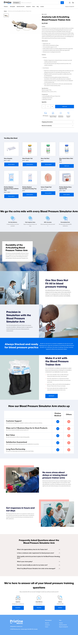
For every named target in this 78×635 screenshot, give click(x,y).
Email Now (18, 607)
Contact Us (47, 624)
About (33, 6)
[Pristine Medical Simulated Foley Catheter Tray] (11, 177)
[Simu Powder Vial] (29, 149)
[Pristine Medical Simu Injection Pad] (66, 177)
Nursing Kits (12, 6)
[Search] (62, 2)
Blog (38, 6)
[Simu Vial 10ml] (48, 149)
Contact (42, 6)
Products (6, 6)
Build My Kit (51, 396)
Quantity (44, 102)
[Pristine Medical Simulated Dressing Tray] (29, 177)
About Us (47, 622)
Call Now (60, 607)
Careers (46, 626)
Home (5, 11)
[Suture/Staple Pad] (48, 177)
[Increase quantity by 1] (52, 106)
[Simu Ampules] (11, 149)
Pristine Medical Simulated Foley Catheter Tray (11, 188)
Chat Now (39, 607)
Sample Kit (28, 6)
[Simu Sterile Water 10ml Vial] (66, 149)
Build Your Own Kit (20, 6)
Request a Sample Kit (69, 6)
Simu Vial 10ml (45, 158)
